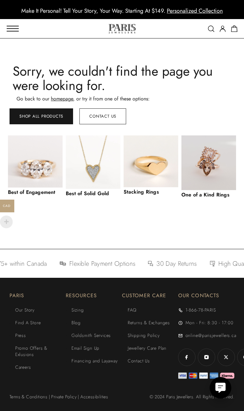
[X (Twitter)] (226, 357)
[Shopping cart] (234, 30)
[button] (116, 14)
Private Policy (64, 397)
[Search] (211, 28)
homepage (62, 98)
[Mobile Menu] (12, 28)
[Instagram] (206, 357)
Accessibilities (94, 397)
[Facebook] (187, 357)
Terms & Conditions (28, 397)
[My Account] (223, 28)
